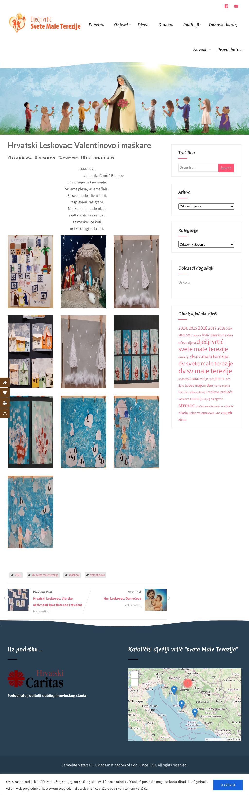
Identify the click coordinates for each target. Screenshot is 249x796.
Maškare (109, 158)
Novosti (200, 49)
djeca (192, 342)
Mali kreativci (94, 158)
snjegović (217, 399)
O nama (165, 24)
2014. (183, 328)
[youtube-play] (236, 6)
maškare (74, 575)
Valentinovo (97, 575)
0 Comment (70, 158)
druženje (183, 357)
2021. (18, 575)
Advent (197, 335)
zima (182, 419)
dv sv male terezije (205, 370)
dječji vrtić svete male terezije (203, 345)
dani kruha (218, 335)
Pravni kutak (229, 49)
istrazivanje (200, 378)
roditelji (196, 398)
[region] (124, 785)
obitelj (201, 392)
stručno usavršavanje (207, 406)
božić (206, 334)
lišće (227, 379)
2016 (202, 327)
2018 (221, 328)
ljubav (189, 385)
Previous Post (57, 598)
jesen (219, 378)
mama (218, 385)
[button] (195, 713)
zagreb (226, 412)
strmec (186, 405)
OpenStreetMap (217, 739)
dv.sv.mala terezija (209, 356)
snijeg (206, 399)
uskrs (192, 412)
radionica (183, 399)
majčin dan (204, 385)
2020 (181, 335)
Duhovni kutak (223, 24)
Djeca (143, 24)
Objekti (121, 24)
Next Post (122, 595)
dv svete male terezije (45, 575)
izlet (211, 379)
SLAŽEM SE (228, 785)
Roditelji (191, 24)
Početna (96, 24)
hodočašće (184, 379)
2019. (229, 328)
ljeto (181, 385)
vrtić (217, 413)
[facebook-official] (226, 6)
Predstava (213, 392)
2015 (193, 328)
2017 (212, 328)
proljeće (226, 392)
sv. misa (225, 406)
